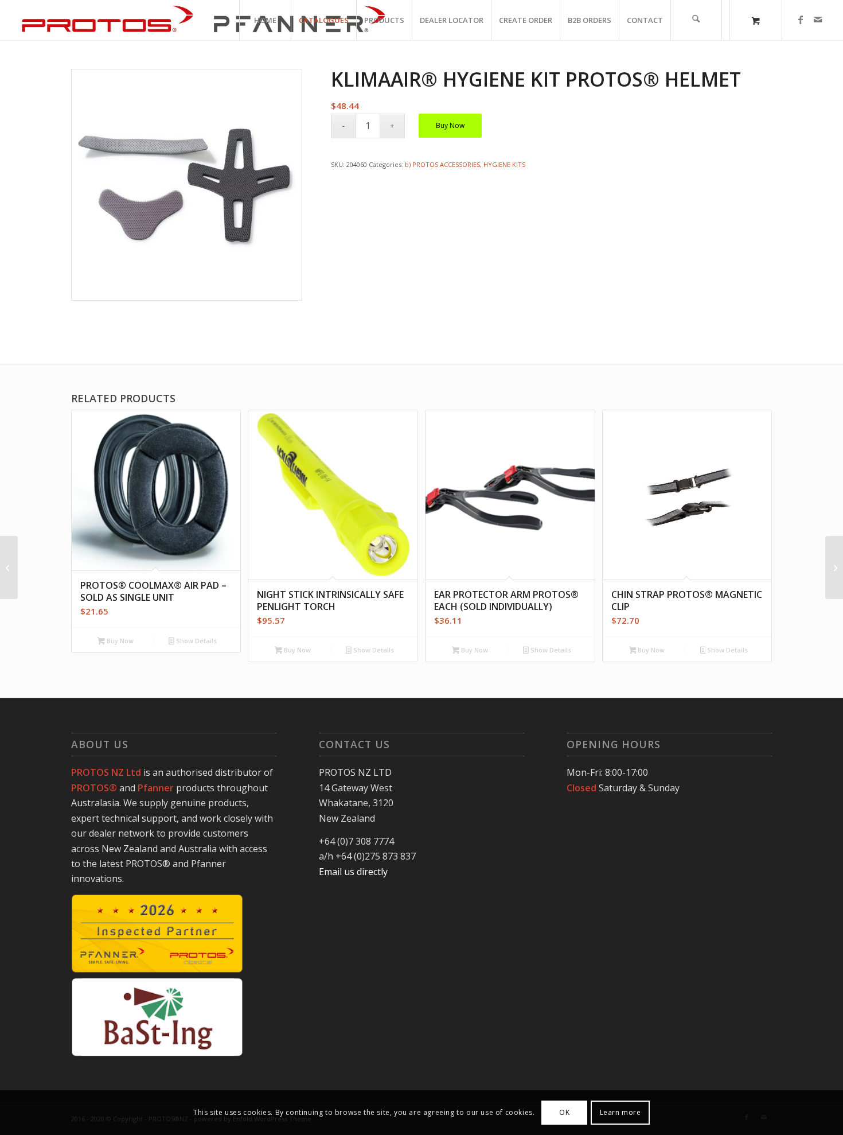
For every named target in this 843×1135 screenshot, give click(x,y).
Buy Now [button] (119, 640)
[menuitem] (265, 20)
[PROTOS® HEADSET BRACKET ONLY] (834, 567)
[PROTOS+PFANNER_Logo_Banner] (203, 20)
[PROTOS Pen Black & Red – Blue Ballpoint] (9, 567)
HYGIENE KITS (504, 164)
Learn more (620, 1112)
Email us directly (353, 871)
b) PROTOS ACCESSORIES (442, 164)
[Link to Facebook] (800, 19)
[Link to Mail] (817, 19)
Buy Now (450, 125)
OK (564, 1112)
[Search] (696, 20)
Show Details (195, 640)
